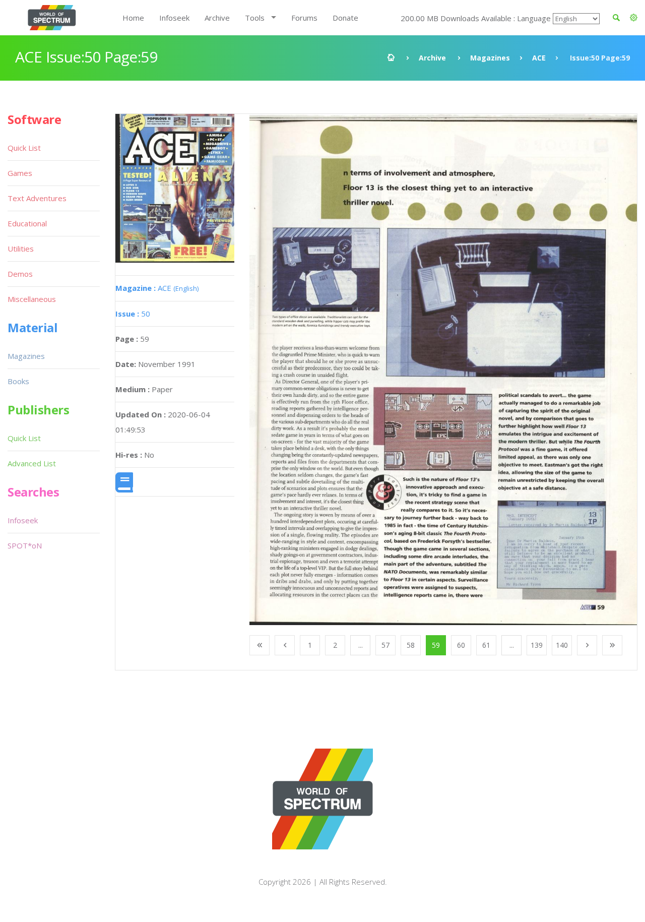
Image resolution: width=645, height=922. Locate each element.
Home (133, 18)
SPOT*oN (25, 545)
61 (486, 645)
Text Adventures (37, 198)
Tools (255, 18)
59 (436, 645)
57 (385, 645)
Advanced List (32, 463)
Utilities (21, 248)
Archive (217, 18)
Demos (20, 274)
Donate (345, 18)
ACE (539, 58)
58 (411, 645)
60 (461, 645)
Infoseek (174, 18)
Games (20, 173)
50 (132, 314)
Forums (304, 18)
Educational (27, 223)
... (360, 645)
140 (562, 645)
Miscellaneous (32, 299)
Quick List (24, 148)
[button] (633, 18)
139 (537, 645)
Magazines (490, 58)
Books (18, 381)
